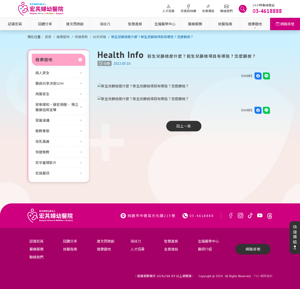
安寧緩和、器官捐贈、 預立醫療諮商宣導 (56, 107)
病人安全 (42, 73)
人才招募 (168, 11)
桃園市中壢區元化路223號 (151, 216)
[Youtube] (259, 216)
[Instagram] (240, 216)
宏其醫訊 (42, 173)
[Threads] (270, 216)
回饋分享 (45, 24)
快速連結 (294, 235)
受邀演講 (42, 120)
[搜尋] (243, 9)
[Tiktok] (250, 216)
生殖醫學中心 (164, 24)
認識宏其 (15, 24)
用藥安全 (42, 94)
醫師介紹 (205, 249)
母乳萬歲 (42, 141)
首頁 (48, 37)
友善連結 (208, 11)
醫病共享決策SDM (49, 83)
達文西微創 (75, 24)
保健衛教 (81, 37)
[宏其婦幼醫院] (40, 9)
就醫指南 (225, 24)
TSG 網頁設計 (263, 276)
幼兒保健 (99, 37)
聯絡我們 (226, 11)
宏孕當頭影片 (45, 162)
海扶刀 (105, 24)
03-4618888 (202, 216)
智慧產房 (135, 24)
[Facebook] (230, 216)
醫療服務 (195, 24)
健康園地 (255, 24)
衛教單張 (42, 131)
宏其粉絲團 (188, 11)
